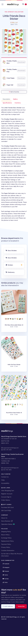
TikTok (6, 582)
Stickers (10, 265)
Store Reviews (6, 521)
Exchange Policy (6, 538)
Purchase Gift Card (7, 507)
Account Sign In (6, 497)
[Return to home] (13, 4)
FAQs (3, 480)
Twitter (6, 575)
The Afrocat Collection (14, 12)
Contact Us (5, 477)
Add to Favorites (14, 92)
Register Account (6, 494)
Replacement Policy (7, 541)
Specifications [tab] (7, 103)
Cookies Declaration (7, 550)
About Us (4, 518)
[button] (14, 41)
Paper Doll (10, 85)
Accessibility (5, 483)
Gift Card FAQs (6, 510)
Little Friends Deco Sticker (14, 17)
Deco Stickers (12, 250)
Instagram (7, 567)
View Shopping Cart (7, 491)
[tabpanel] (14, 164)
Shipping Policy (6, 531)
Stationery (11, 272)
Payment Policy (6, 544)
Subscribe (22, 606)
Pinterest (7, 571)
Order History (5, 500)
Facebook (7, 563)
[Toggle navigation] (2, 4)
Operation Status (7, 524)
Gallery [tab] (15, 99)
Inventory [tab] (18, 103)
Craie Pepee (10, 78)
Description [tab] (6, 99)
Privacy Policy (5, 547)
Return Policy (5, 535)
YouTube (7, 578)
